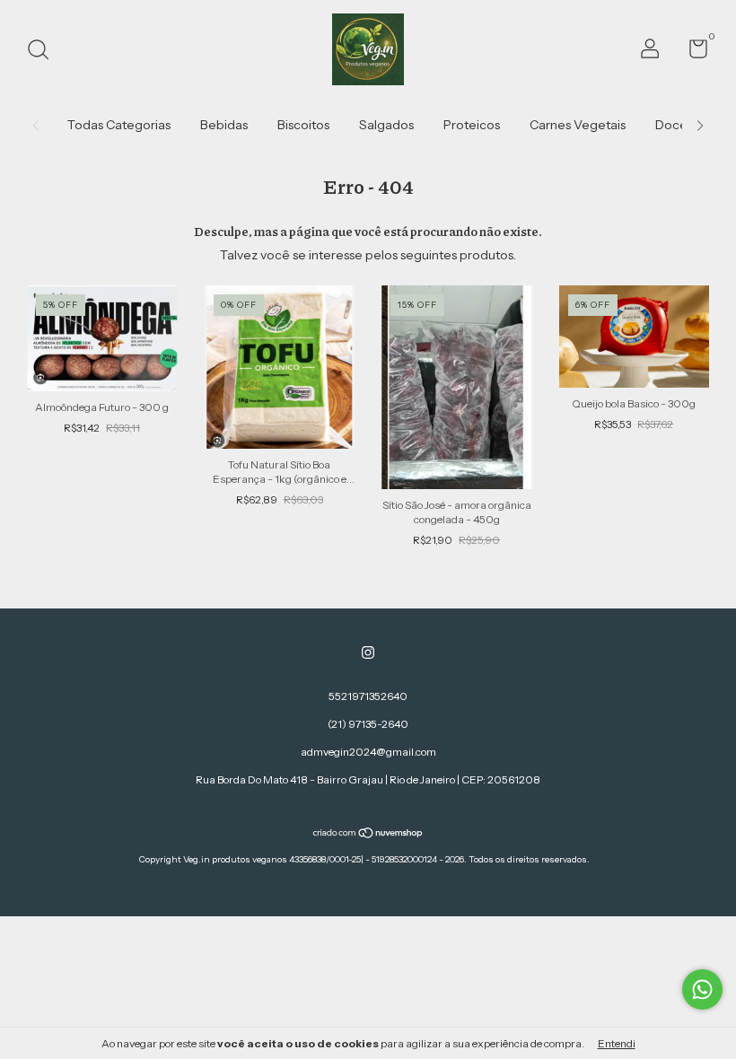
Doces (674, 125)
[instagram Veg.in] (368, 652)
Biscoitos (303, 125)
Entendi (616, 1043)
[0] (691, 52)
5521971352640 (368, 696)
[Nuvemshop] (368, 835)
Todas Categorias (119, 125)
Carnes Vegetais (578, 125)
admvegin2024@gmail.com (368, 751)
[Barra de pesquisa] (44, 51)
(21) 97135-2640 (368, 724)
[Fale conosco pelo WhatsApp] (702, 989)
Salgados (386, 125)
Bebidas (224, 125)
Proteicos (471, 125)
